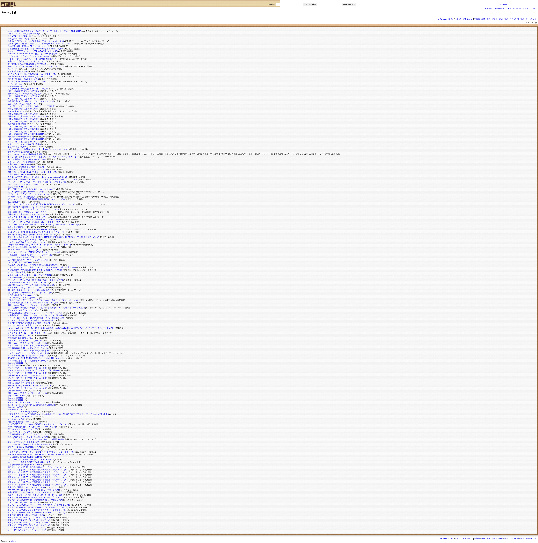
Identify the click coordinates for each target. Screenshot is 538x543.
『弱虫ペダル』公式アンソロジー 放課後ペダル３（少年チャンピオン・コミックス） (43, 300)
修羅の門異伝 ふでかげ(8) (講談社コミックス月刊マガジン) (32, 492)
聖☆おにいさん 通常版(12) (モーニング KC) (26, 207)
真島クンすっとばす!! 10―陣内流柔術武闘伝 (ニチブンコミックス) (35, 467)
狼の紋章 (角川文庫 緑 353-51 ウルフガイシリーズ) (28, 46)
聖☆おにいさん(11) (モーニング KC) (23, 429)
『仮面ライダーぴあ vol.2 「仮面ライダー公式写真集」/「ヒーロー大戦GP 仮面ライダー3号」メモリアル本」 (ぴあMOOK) (58, 414)
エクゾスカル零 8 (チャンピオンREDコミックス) (28, 437)
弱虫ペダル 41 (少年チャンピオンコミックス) (26, 305)
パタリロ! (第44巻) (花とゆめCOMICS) (23, 121)
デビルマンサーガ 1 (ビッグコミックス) (24, 330)
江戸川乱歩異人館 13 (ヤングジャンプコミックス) (28, 260)
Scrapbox (504, 4)
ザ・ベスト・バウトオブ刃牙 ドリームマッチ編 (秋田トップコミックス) (37, 182)
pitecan (14, 541)
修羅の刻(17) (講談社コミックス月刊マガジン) (26, 61)
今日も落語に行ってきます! (19, 39)
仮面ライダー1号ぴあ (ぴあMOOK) (22, 104)
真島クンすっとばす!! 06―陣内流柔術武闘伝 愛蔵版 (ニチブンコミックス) (38, 477)
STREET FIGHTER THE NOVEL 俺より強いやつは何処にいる (33, 54)
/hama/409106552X (16, 407)
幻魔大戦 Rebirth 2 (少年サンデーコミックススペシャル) (31, 285)
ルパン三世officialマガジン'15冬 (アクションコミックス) (31, 459)
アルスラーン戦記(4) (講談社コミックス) (24, 240)
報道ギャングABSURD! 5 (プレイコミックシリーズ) (29, 523)
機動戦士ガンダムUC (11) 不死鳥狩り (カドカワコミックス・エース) (35, 66)
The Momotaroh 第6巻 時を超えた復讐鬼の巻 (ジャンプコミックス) (35, 500)
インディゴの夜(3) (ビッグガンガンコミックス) (27, 242)
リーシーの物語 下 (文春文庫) (20, 325)
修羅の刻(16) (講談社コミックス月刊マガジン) (26, 167)
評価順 (494, 19)
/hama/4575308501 (15, 398)
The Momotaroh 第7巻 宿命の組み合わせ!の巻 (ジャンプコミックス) (35, 497)
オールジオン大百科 (16, 419)
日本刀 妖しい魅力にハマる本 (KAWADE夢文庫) (28, 346)
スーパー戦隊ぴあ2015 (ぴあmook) (22, 298)
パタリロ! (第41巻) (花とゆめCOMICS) (23, 131)
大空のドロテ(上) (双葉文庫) (19, 174)
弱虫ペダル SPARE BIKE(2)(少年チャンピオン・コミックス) (32, 172)
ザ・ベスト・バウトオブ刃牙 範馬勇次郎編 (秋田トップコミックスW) (36, 199)
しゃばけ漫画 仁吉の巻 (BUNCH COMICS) (25, 465)
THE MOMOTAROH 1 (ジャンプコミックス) (26, 515)
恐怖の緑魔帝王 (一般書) (18, 380)
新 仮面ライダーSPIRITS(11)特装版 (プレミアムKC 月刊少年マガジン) (36, 358)
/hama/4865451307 (15, 409)
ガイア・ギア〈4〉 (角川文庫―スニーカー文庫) (27, 373)
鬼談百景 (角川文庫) (16, 227)
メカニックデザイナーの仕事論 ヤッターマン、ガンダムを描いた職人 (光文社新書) (42, 267)
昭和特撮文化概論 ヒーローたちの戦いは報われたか (30, 290)
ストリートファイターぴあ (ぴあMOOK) (24, 144)
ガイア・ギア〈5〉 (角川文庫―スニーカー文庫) (27, 368)
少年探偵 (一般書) (15, 391)
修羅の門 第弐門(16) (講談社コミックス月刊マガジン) (29, 385)
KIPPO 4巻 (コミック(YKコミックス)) (23, 79)
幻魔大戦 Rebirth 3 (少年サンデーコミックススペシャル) (31, 101)
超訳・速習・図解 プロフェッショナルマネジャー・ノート (32, 212)
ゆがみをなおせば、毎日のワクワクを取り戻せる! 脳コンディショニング (37, 149)
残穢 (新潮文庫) (14, 202)
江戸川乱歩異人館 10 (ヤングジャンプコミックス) (28, 434)
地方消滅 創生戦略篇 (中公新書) (21, 137)
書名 (488, 19)
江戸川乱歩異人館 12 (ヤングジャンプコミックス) (28, 282)
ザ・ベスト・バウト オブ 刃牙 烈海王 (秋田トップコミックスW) (34, 252)
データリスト (531, 19)
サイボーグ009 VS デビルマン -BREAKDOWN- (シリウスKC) (33, 51)
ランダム (533, 8)
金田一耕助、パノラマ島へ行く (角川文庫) (25, 94)
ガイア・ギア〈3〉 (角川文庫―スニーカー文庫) (27, 378)
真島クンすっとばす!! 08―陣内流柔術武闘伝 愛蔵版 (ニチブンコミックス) (38, 472)
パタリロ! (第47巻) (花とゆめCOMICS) (23, 119)
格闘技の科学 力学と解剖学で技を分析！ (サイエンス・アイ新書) (35, 270)
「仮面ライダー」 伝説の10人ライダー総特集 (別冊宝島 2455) (33, 59)
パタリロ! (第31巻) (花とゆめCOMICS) (23, 142)
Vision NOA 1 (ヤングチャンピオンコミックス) (27, 530)
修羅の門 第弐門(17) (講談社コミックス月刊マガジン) (29, 323)
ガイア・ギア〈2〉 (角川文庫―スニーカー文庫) (27, 388)
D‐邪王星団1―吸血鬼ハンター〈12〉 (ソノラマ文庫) (29, 275)
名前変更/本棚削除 (513, 8)
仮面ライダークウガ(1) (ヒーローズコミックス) (27, 333)
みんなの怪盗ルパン (16, 111)
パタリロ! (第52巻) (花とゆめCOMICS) (23, 91)
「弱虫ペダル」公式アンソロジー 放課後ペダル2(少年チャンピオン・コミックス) (41, 452)
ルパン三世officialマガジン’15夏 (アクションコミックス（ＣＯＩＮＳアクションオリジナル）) (46, 308)
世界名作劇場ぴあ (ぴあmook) (20, 295)
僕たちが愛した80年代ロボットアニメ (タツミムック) (30, 293)
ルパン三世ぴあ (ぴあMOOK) (20, 262)
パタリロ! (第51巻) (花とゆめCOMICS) (23, 96)
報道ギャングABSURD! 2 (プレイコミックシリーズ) (29, 520)
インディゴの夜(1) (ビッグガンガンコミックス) (27, 356)
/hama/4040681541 (15, 86)
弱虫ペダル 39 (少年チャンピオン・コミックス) (27, 393)
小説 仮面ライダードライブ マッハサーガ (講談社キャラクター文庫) (35, 49)
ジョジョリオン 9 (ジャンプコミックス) (24, 442)
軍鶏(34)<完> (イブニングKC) (20, 432)
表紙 (483, 19)
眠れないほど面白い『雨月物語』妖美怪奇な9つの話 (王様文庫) (34, 219)
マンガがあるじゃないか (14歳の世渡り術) (25, 154)
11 (465, 19)
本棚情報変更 (498, 8)
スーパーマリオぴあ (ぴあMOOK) (21, 257)
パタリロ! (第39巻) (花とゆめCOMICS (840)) (26, 139)
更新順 (477, 19)
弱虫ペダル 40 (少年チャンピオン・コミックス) (27, 343)
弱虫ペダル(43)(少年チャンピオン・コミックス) (27, 169)
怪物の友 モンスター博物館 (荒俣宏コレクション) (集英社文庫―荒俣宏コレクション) (42, 179)
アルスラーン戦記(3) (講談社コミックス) (24, 447)
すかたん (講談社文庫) (17, 272)
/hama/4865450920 (15, 400)
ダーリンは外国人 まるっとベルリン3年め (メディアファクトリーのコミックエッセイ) (43, 157)
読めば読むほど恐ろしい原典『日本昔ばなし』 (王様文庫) (31, 106)
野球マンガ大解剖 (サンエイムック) (22, 310)
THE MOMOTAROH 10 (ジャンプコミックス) (26, 487)
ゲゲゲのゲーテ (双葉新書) (19, 152)
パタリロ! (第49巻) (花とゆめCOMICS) (23, 109)
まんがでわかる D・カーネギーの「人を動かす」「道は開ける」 (34, 370)
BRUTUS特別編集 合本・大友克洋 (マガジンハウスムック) (32, 427)
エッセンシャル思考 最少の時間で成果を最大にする (29, 462)
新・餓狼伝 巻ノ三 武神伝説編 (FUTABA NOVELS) (28, 64)
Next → (470, 19)
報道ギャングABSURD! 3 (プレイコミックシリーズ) (29, 525)
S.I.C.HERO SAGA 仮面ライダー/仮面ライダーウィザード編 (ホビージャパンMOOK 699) (44, 31)
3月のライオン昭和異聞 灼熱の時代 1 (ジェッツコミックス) (32, 247)
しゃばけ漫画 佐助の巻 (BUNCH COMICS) (25, 457)
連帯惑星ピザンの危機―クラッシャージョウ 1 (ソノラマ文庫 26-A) (35, 315)
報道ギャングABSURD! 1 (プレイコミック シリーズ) (29, 518)
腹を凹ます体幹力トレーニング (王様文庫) (25, 340)
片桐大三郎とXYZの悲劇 (18, 71)
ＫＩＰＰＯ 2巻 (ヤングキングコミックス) (25, 402)
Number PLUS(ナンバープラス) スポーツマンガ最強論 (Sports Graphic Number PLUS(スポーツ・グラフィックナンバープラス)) (60, 328)
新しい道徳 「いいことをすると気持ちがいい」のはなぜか (32, 189)
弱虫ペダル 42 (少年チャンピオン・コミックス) (27, 214)
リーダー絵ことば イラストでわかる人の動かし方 (28, 361)
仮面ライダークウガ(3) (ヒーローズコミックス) (27, 192)
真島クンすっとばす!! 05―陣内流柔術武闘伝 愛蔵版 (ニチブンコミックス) (38, 480)
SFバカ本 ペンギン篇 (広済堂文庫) (22, 197)
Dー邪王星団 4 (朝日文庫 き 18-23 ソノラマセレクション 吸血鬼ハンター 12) (39, 245)
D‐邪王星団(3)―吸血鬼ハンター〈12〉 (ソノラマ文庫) (30, 255)
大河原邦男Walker (15, 277)
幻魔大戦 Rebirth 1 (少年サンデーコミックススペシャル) (31, 375)
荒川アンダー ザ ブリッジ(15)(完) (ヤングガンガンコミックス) (33, 209)
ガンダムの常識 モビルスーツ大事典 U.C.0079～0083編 (30, 320)
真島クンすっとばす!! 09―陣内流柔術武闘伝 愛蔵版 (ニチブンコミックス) (38, 470)
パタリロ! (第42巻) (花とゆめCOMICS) (23, 129)
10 (463, 19)
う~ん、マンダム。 (16, 84)
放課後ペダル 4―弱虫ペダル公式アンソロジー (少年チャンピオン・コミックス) (40, 44)
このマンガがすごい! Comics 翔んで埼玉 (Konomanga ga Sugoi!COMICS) (38, 177)
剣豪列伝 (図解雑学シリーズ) (19, 422)
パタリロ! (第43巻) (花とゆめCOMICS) (23, 126)
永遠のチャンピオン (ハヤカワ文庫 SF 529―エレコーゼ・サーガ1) (35, 495)
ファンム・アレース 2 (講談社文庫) (22, 412)
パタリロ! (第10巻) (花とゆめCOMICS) (23, 502)
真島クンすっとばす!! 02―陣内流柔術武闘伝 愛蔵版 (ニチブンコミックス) (38, 482)
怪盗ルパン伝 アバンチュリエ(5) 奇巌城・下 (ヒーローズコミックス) (36, 41)
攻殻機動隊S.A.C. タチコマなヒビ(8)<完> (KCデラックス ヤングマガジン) (38, 424)
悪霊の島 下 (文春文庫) (17, 124)
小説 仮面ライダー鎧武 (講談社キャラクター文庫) (28, 89)
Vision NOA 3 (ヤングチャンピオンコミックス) (27, 528)
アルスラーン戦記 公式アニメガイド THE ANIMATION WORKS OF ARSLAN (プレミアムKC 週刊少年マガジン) (53, 237)
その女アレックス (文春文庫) (19, 36)
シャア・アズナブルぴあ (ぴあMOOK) (23, 34)
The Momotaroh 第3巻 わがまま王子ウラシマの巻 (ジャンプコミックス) (37, 510)
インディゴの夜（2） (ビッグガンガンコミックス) (28, 353)
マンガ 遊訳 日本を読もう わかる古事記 (24, 449)
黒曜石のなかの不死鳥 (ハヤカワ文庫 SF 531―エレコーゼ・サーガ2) (36, 454)
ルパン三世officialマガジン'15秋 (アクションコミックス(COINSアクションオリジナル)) (43, 224)
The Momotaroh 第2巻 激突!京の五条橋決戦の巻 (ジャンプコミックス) (36, 512)
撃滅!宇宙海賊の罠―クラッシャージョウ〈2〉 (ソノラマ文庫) (33, 303)
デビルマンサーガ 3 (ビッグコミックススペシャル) (28, 56)
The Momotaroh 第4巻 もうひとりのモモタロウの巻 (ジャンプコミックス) (38, 507)
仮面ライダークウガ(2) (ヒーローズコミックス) (27, 217)
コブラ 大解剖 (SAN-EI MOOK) (20, 417)
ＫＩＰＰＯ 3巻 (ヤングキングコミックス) (26, 287)
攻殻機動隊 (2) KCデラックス (20, 335)
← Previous (442, 19)
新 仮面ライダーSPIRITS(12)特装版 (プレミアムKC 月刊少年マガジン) (36, 232)
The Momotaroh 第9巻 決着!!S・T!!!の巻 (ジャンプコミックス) (33, 490)
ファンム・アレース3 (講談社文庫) (22, 162)
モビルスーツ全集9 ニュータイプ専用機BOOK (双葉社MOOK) (33, 265)
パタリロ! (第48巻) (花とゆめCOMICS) (23, 114)
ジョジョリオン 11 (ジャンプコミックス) (24, 184)
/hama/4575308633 (15, 363)
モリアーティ (13, 69)
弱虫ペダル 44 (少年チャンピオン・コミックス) (27, 116)
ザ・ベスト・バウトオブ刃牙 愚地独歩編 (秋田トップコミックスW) (35, 280)
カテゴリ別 (514, 19)
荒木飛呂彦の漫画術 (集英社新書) (21, 383)
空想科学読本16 (14, 365)
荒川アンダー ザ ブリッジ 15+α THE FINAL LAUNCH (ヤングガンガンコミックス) (41, 204)
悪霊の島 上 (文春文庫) (17, 147)
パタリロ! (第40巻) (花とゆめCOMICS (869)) (26, 134)
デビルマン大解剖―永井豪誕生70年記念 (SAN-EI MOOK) (31, 229)
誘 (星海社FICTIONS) (16, 396)
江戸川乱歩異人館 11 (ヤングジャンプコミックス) (28, 348)
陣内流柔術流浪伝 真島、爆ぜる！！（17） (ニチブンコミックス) (35, 313)
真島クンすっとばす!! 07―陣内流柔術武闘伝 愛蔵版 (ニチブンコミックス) (38, 475)
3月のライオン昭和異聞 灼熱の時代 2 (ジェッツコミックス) (32, 74)
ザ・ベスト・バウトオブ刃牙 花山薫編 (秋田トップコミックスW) (34, 222)
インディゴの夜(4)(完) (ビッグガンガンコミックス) (28, 81)
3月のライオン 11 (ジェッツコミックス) (24, 250)
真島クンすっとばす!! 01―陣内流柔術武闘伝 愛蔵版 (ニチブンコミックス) (38, 485)
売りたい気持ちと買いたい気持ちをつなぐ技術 (27, 159)
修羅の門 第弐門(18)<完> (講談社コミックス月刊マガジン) (31, 235)
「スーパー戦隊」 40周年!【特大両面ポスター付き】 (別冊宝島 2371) (36, 318)
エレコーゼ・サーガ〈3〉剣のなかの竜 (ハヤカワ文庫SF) (31, 405)
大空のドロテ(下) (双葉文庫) (19, 164)
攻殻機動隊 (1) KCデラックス (20, 338)
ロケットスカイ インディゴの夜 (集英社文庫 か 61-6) (29, 351)
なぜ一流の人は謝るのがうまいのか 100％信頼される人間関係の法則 (36, 439)
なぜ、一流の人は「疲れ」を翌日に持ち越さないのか (30, 444)
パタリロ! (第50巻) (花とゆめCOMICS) (23, 99)
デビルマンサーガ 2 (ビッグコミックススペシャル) (28, 194)
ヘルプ (525, 8)
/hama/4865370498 (15, 187)
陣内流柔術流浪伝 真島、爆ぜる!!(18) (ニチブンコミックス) (32, 76)
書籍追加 (488, 8)
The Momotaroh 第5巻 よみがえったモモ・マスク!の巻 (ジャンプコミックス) (39, 505)
